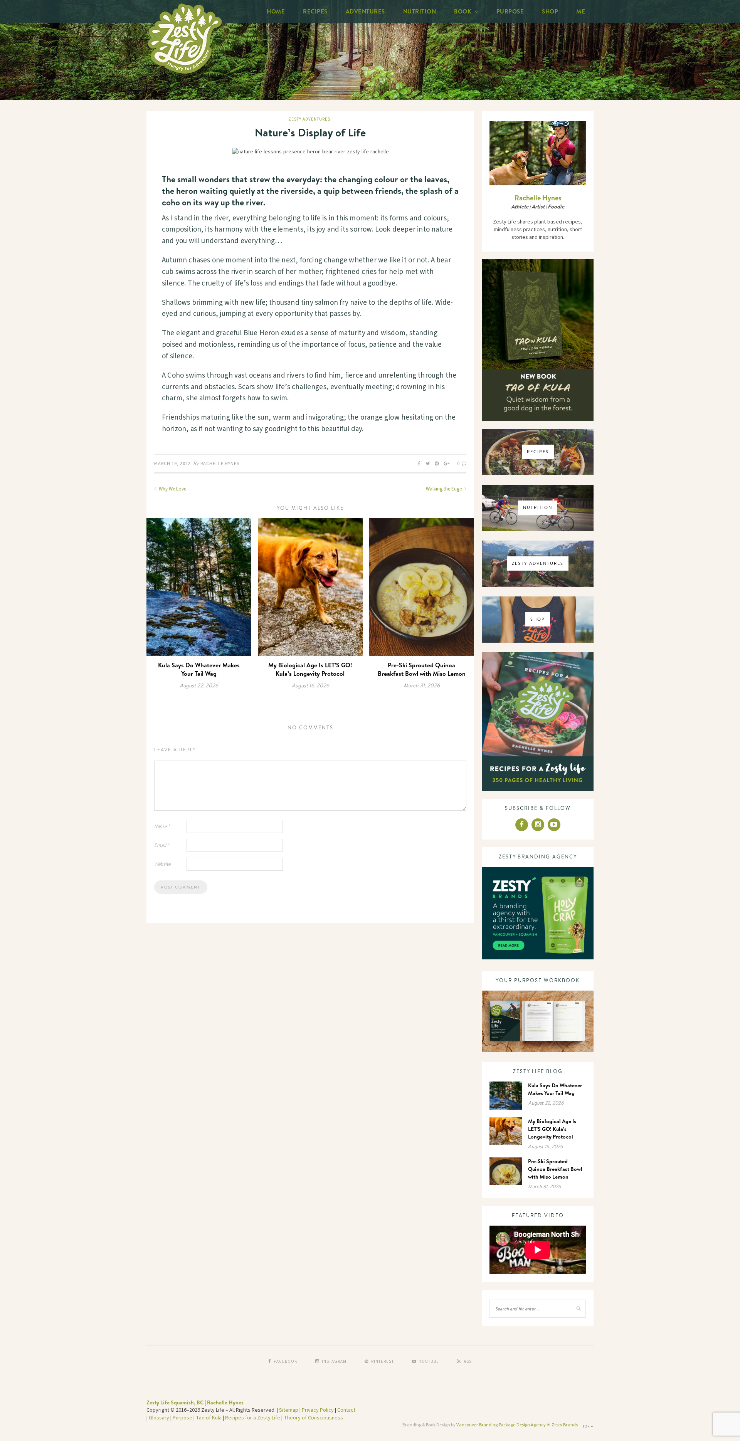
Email (161, 845)
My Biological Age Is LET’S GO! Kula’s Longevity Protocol (310, 669)
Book (462, 11)
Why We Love (172, 488)
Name (162, 826)
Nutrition (419, 11)
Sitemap (288, 1410)
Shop (550, 11)
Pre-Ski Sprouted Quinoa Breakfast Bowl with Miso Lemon (422, 669)
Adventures (365, 11)
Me (580, 11)
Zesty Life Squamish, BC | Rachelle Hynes (195, 1402)
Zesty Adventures (309, 119)
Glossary (159, 1418)
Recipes (315, 11)
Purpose (510, 11)
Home (276, 11)
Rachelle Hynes (219, 463)
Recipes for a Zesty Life (252, 1418)
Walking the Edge (444, 488)
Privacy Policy (318, 1410)
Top (586, 1426)
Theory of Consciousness (313, 1418)
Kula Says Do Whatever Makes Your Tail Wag (199, 669)
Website (162, 864)
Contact (346, 1410)
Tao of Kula (209, 1418)
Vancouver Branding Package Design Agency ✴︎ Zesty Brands (517, 1425)
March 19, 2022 (172, 463)
